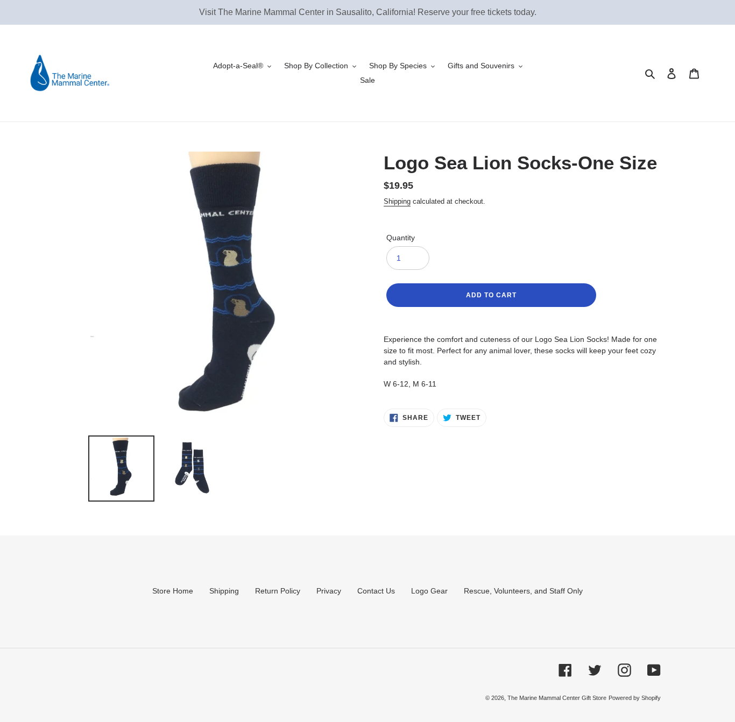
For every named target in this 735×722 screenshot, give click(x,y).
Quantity (400, 237)
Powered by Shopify (635, 698)
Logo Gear (429, 591)
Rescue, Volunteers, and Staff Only (523, 591)
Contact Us (376, 591)
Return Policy (277, 591)
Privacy (328, 591)
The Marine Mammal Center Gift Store (556, 698)
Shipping (397, 201)
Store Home (172, 591)
